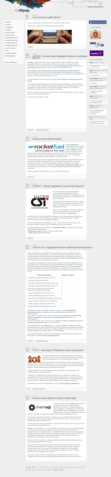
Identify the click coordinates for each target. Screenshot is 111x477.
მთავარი (8, 22)
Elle (90, 117)
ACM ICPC (30, 62)
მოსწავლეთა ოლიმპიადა (39, 388)
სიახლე (35, 15)
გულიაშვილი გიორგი (60, 312)
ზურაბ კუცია (37, 322)
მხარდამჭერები (10, 56)
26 (48, 469)
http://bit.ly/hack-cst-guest (34, 232)
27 (51, 469)
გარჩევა (8, 30)
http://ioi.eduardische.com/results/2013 (69, 383)
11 (61, 467)
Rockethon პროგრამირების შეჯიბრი (47, 139)
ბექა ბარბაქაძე (72, 320)
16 (77, 467)
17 (80, 467)
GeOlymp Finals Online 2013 (95, 6)
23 (39, 469)
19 (26, 469)
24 (42, 469)
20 (29, 469)
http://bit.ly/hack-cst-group (34, 231)
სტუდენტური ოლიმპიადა (42, 340)
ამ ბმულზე (47, 325)
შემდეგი (56, 469)
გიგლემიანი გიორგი (48, 312)
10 (58, 467)
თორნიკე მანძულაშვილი (61, 65)
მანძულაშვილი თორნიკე (34, 312)
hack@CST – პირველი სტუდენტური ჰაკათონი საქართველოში (58, 186)
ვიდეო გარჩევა (10, 32)
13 (68, 467)
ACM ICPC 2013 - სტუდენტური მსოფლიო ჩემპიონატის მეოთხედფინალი (62, 247)
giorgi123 (91, 105)
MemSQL (61, 408)
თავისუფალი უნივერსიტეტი (42, 129)
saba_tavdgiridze (93, 78)
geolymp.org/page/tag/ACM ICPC (51, 335)
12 (64, 467)
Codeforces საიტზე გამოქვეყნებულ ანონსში (67, 165)
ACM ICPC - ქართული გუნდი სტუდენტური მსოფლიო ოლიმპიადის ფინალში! (59, 57)
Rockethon (73, 149)
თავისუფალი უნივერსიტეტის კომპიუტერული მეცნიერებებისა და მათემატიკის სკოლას (55, 70)
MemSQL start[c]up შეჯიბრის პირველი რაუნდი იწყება (54, 398)
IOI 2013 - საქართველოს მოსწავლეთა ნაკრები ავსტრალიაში (58, 350)
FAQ (7, 50)
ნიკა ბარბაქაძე (37, 317)
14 (71, 467)
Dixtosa (91, 62)
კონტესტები (9, 27)
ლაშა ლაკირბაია (47, 317)
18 (83, 467)
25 (45, 469)
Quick (90, 70)
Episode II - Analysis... (100, 62)
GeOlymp (30, 46)
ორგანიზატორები (11, 53)
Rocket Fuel (74, 144)
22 (36, 469)
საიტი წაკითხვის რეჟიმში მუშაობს (46, 17)
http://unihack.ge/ (72, 213)
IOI (29, 388)
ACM (47, 253)
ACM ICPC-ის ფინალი (72, 258)
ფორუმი (8, 24)
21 (33, 469)
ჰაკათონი (31, 238)
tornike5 (91, 96)
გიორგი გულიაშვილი (75, 65)
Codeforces (72, 403)
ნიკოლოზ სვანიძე (32, 67)
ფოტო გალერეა (10, 48)
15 (74, 467)
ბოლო (61, 469)
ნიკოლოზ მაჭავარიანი (59, 317)
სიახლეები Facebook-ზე (99, 22)
